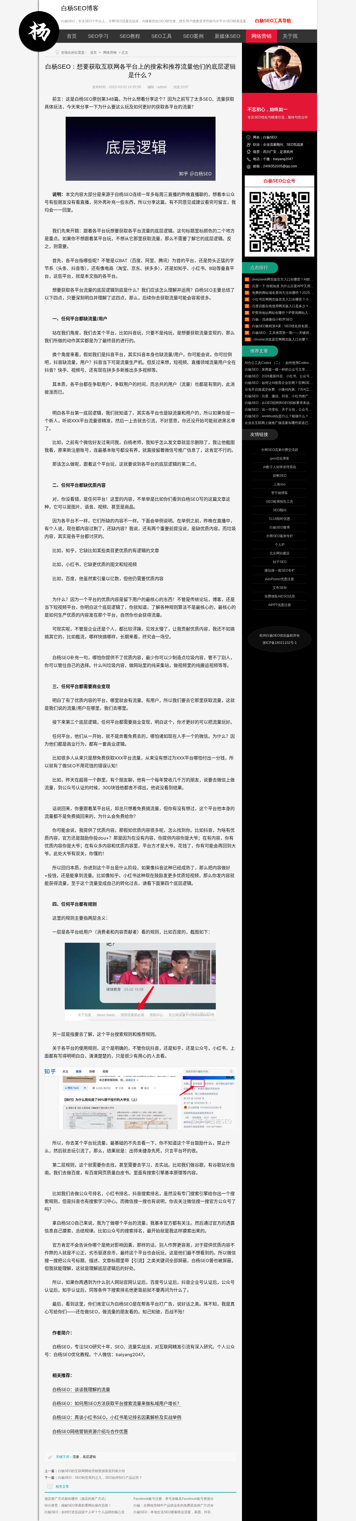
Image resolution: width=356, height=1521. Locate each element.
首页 (72, 36)
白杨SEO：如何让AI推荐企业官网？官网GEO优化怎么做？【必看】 (295, 383)
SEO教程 (130, 36)
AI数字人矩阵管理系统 (279, 467)
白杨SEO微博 (280, 527)
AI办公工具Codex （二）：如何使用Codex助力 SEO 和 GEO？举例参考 (298, 363)
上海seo (279, 484)
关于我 (290, 36)
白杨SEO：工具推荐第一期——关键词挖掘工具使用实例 (294, 333)
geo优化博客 (279, 458)
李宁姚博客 (279, 493)
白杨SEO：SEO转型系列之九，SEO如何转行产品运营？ (100, 1478)
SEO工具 (161, 36)
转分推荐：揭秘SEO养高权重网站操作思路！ (78, 1505)
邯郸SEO (279, 476)
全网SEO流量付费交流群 (279, 450)
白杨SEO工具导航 (273, 20)
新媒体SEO (227, 36)
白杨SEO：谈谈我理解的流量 (81, 1389)
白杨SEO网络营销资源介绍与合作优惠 (90, 1431)
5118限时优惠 (279, 519)
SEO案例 (193, 36)
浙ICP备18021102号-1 (280, 643)
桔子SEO (279, 562)
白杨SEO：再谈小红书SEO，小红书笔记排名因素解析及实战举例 (116, 1417)
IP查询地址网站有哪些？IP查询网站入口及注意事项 (290, 313)
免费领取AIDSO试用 (279, 596)
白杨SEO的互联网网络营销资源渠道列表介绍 (91, 1471)
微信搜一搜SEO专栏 (279, 570)
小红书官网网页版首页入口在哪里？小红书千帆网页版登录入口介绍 (302, 299)
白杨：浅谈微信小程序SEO (272, 319)
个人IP (280, 545)
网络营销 (261, 36)
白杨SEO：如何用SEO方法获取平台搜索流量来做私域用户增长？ (116, 1403)
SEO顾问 (279, 510)
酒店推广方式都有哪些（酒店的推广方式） (76, 1499)
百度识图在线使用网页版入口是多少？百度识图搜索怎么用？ (297, 306)
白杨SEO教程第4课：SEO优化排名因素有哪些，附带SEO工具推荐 (302, 326)
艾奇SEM (279, 588)
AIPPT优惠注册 (279, 605)
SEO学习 (98, 36)
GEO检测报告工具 (279, 501)
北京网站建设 (280, 553)
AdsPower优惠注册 (279, 579)
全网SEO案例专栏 (279, 536)
